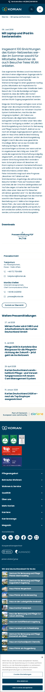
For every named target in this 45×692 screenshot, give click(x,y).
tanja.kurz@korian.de (17, 276)
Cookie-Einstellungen (22, 674)
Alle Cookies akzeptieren (22, 688)
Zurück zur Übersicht (14, 305)
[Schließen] (42, 657)
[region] (22, 673)
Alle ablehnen (22, 681)
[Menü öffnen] (40, 9)
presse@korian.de (15, 296)
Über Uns (5, 17)
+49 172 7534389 (15, 271)
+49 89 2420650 (14, 292)
